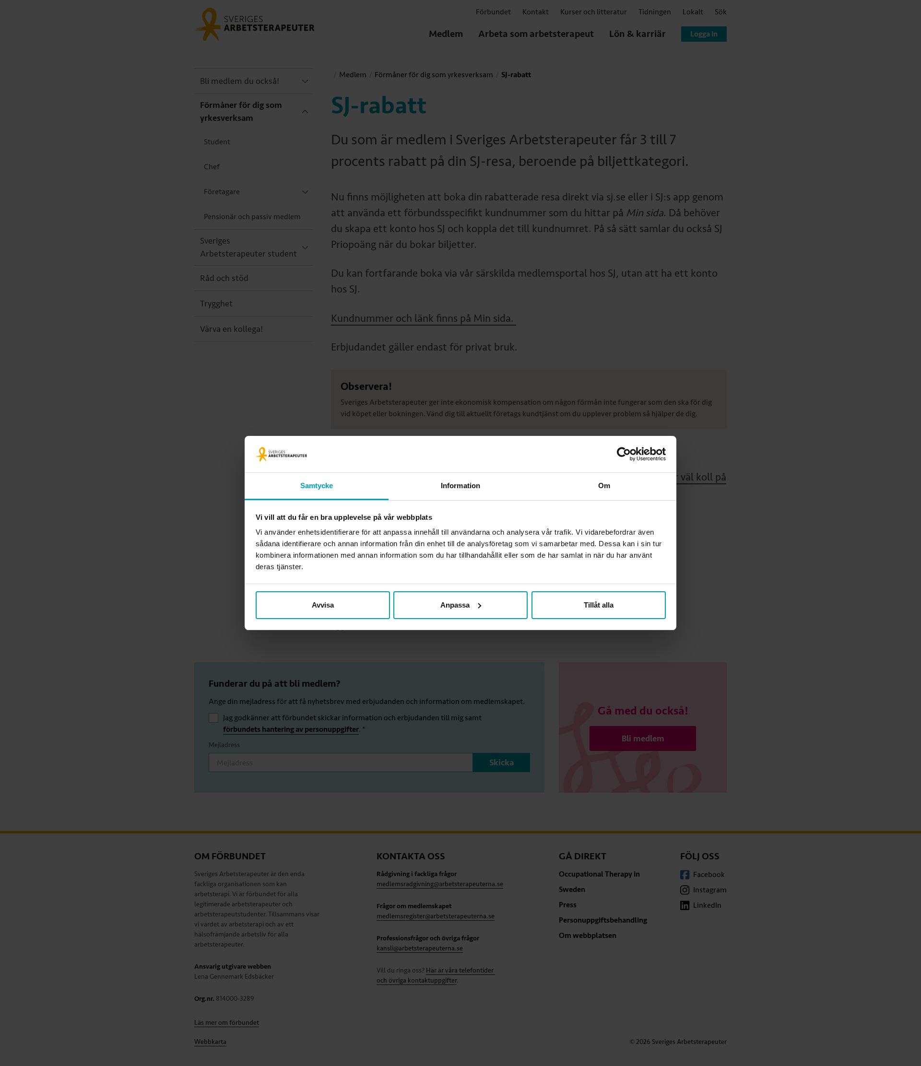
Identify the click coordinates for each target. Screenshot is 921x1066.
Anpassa (455, 605)
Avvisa (323, 605)
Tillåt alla (599, 605)
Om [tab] (604, 485)
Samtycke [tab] (316, 485)
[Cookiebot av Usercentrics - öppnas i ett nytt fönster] (624, 454)
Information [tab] (460, 485)
